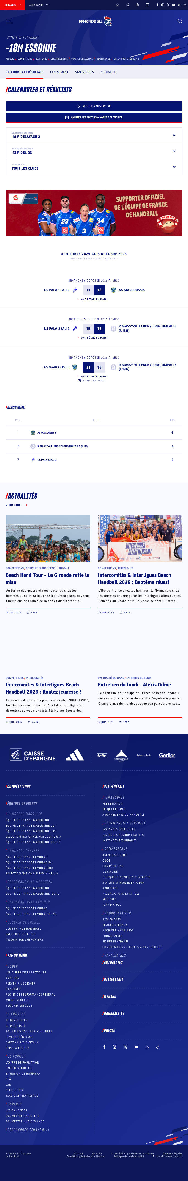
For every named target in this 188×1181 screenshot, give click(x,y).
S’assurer (13, 989)
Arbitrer (12, 978)
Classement (59, 72)
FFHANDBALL (115, 797)
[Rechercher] (180, 21)
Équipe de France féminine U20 (30, 862)
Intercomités (34, 678)
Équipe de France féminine (26, 857)
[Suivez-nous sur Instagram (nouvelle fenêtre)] (162, 4)
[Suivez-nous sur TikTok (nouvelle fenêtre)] (184, 4)
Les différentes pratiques (26, 972)
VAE (8, 1084)
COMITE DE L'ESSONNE (82, 58)
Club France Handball (23, 928)
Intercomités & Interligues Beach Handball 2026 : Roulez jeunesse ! (43, 688)
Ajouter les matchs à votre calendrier (97, 117)
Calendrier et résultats (24, 72)
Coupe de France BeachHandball (47, 568)
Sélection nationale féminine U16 (32, 873)
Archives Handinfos (118, 930)
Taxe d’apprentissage (22, 1095)
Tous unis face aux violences (29, 1031)
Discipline (110, 871)
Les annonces (16, 1110)
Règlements (111, 919)
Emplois (15, 1104)
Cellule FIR (14, 1090)
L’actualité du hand (111, 678)
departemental (59, 58)
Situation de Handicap (23, 1073)
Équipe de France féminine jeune (31, 914)
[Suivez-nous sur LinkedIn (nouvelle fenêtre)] (179, 4)
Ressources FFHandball (29, 1130)
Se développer (17, 1020)
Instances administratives (123, 835)
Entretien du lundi (138, 678)
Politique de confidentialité (129, 1156)
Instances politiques (118, 829)
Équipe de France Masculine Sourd (33, 842)
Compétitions (25, 58)
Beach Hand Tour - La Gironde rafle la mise (47, 579)
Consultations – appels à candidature (132, 947)
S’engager (17, 1014)
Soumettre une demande (25, 1121)
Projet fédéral (114, 809)
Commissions (116, 849)
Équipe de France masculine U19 (31, 831)
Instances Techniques (119, 840)
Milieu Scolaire (18, 1000)
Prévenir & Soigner (21, 983)
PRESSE (109, 1030)
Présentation (112, 803)
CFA (8, 1079)
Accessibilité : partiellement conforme (132, 1153)
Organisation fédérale (125, 823)
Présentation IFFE (19, 1068)
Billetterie (113, 979)
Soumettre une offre (22, 1116)
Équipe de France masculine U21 (31, 825)
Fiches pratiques (115, 941)
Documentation (118, 913)
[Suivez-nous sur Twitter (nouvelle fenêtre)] (168, 4)
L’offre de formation (22, 1062)
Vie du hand (17, 955)
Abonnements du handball (123, 814)
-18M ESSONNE (103, 58)
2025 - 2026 (41, 58)
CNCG (106, 860)
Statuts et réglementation (123, 882)
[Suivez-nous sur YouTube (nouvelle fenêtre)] (173, 4)
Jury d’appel (111, 904)
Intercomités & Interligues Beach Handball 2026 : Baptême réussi (134, 579)
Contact (78, 1153)
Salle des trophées (21, 934)
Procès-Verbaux (115, 925)
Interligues (125, 568)
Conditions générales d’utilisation (86, 1156)
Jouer (13, 966)
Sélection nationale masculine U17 (33, 836)
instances (10, 5)
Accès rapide (36, 5)
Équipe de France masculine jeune (32, 893)
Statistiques (84, 72)
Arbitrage (110, 888)
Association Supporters (24, 939)
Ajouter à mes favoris (96, 106)
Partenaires (115, 955)
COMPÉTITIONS (112, 866)
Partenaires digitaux (22, 1042)
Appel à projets (18, 1048)
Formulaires (112, 936)
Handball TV (114, 1013)
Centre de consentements (167, 1156)
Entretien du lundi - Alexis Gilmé (134, 685)
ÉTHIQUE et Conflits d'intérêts (126, 877)
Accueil (10, 58)
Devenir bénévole (19, 1037)
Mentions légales (172, 1153)
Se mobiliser (15, 1025)
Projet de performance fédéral (30, 994)
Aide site (97, 1153)
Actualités (109, 72)
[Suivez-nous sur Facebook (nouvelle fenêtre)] (157, 4)
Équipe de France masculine (28, 820)
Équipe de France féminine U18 (29, 868)
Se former (17, 1056)
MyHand (110, 996)
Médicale (109, 899)
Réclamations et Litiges (121, 893)
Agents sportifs (114, 855)
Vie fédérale (114, 787)
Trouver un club (19, 1005)
